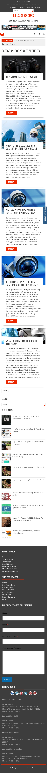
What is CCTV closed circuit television (21, 342)
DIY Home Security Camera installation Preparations (20, 211)
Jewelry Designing (31, 7)
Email (5, 625)
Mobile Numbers (10, 636)
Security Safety (7, 559)
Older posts (8, 391)
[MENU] (2, 34)
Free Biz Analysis (11, 7)
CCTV (38, 7)
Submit (7, 679)
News (4, 557)
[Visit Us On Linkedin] (17, 695)
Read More (11, 113)
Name (5, 613)
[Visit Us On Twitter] (26, 695)
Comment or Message (11, 648)
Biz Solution (21, 7)
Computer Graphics (9, 566)
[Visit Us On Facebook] (12, 695)
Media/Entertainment (9, 569)
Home (8, 4)
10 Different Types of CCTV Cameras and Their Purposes (22, 283)
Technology (6, 562)
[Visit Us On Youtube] (30, 695)
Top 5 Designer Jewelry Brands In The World (28, 467)
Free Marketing (26, 4)
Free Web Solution (15, 4)
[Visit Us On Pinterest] (34, 695)
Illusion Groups (23, 15)
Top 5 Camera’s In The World (21, 77)
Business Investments (10, 571)
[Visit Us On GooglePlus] (21, 695)
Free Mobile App (36, 4)
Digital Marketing (8, 564)
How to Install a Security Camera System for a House (21, 147)
